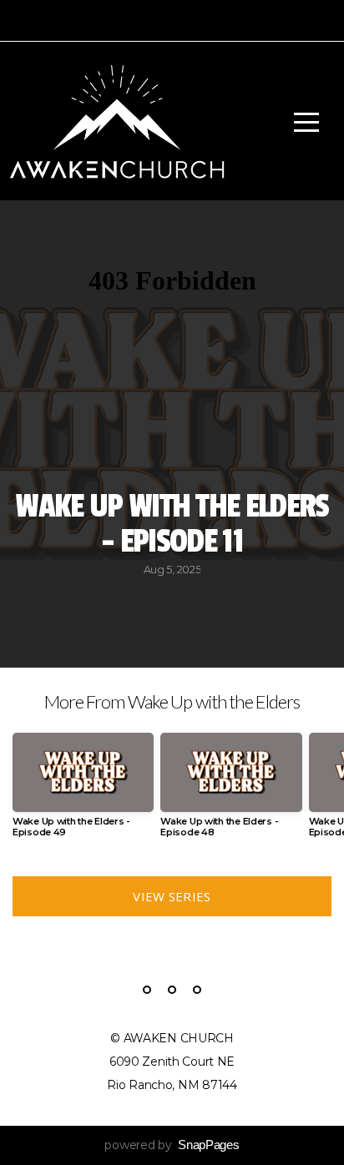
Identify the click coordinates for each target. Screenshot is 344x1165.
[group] (83, 792)
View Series (171, 896)
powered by (171, 1144)
